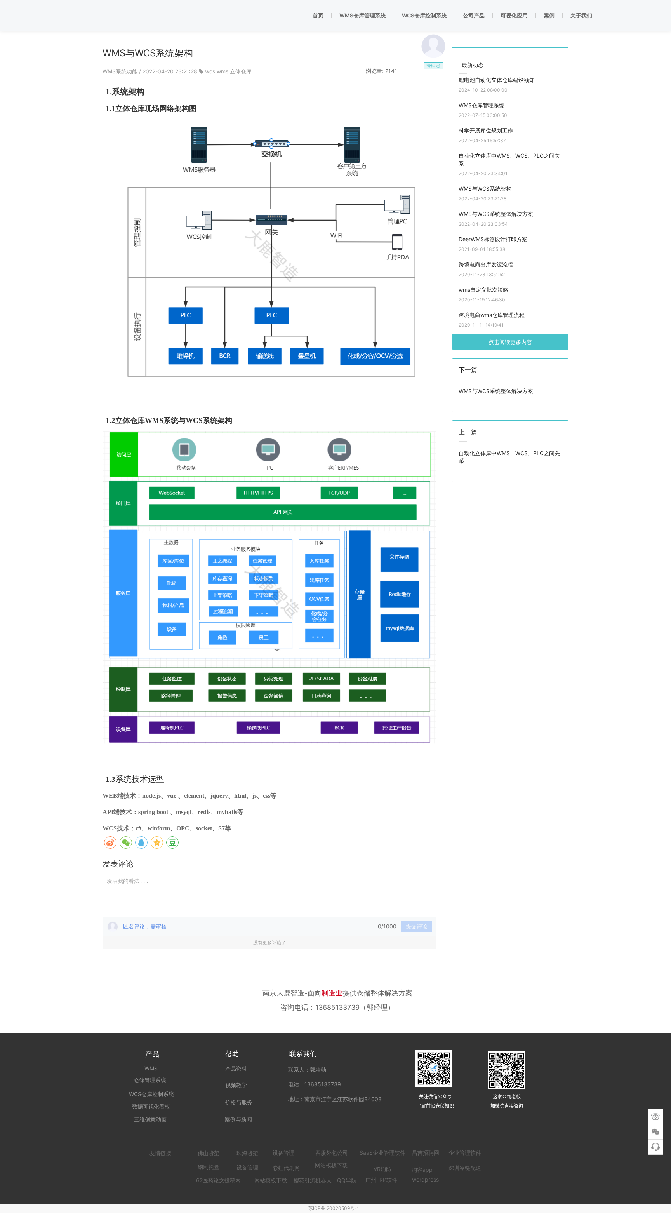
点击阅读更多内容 (510, 342)
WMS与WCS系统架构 (485, 188)
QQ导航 (346, 1180)
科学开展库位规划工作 (486, 130)
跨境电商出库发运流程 (486, 264)
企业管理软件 (464, 1152)
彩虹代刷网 (286, 1167)
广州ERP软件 (381, 1179)
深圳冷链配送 (464, 1167)
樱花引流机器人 (313, 1180)
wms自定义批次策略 (483, 289)
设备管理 (283, 1152)
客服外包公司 (331, 1152)
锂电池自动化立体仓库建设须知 (497, 80)
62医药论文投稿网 (218, 1180)
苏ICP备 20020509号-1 (333, 1208)
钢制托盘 (208, 1167)
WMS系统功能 (121, 71)
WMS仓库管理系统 (481, 105)
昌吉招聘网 (425, 1152)
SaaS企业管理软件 (382, 1152)
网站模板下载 (270, 1180)
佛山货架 (208, 1153)
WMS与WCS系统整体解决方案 (496, 214)
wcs (210, 71)
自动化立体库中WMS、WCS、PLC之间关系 (509, 159)
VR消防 (382, 1169)
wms (222, 71)
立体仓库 (241, 71)
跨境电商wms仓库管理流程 (492, 315)
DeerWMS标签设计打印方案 (493, 239)
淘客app (422, 1169)
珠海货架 (247, 1153)
